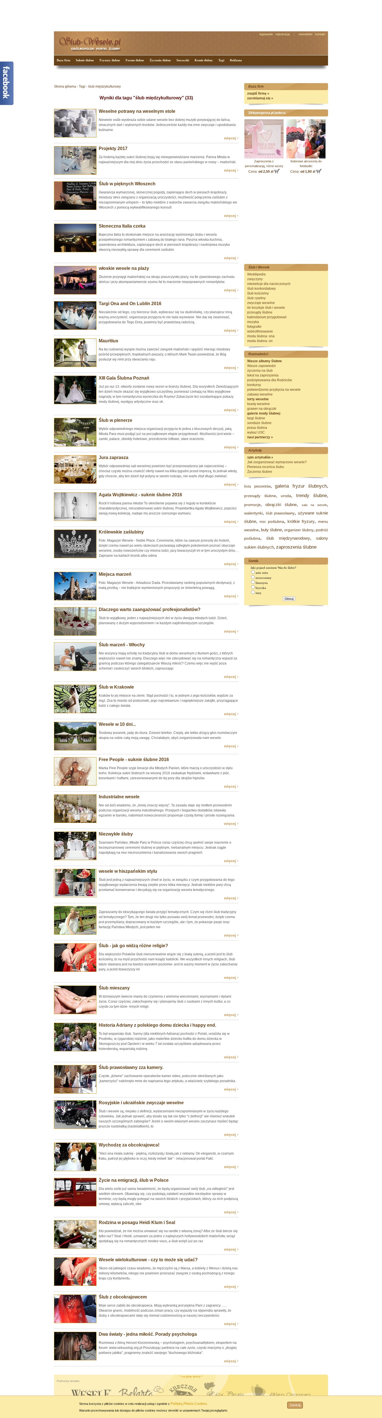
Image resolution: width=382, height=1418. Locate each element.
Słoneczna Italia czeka (122, 226)
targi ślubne (256, 418)
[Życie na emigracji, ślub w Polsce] (75, 1205)
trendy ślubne (311, 495)
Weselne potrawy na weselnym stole (137, 111)
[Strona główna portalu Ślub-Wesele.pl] (93, 42)
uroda (286, 495)
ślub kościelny (258, 293)
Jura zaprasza (113, 457)
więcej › (231, 138)
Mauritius (108, 340)
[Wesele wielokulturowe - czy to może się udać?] (75, 1285)
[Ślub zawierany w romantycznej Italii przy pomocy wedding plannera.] (75, 209)
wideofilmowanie (260, 331)
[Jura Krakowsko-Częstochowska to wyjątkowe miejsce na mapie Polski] (75, 483)
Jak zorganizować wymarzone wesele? (277, 462)
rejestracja (282, 34)
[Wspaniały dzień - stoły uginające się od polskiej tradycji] (75, 136)
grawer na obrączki (261, 409)
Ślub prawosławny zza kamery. (131, 1067)
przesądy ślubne (259, 312)
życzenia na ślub (260, 371)
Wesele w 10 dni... (117, 724)
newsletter (306, 34)
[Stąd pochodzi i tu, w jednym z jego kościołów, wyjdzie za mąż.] (75, 712)
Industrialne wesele (119, 796)
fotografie (254, 327)
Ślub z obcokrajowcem (123, 1297)
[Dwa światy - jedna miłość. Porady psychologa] (75, 1359)
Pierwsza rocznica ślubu (265, 467)
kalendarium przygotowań (267, 317)
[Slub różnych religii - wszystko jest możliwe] (75, 971)
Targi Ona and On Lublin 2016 (130, 303)
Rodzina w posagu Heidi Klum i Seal (137, 1222)
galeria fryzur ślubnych (301, 486)
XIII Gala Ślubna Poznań (124, 378)
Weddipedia (256, 274)
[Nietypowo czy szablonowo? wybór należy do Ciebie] (75, 933)
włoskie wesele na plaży (124, 268)
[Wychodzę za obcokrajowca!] (75, 1170)
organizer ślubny (298, 530)
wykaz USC (256, 432)
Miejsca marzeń (115, 574)
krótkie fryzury (301, 521)
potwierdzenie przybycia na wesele (274, 390)
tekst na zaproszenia (263, 375)
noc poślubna (272, 521)
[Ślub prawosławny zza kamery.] (75, 1092)
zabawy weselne (260, 394)
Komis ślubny (204, 60)
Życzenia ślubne (160, 60)
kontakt (320, 34)
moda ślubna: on (260, 341)
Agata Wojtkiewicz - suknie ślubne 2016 (140, 494)
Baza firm (63, 60)
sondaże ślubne (259, 423)
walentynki (253, 513)
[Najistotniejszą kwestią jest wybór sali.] (75, 822)
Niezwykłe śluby (116, 834)
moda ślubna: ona (261, 336)
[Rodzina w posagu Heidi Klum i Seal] (75, 1247)
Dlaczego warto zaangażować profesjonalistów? (150, 609)
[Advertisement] (159, 15)
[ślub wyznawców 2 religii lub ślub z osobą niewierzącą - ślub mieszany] (75, 1013)
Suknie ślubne (85, 60)
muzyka (253, 322)
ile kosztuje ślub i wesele (266, 308)
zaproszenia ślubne (296, 547)
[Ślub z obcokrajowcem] (75, 1322)
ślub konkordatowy (261, 289)
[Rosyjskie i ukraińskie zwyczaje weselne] (75, 1128)
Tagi (221, 60)
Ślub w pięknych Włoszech (127, 183)
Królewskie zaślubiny (121, 532)
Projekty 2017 (113, 148)
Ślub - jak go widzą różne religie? (133, 945)
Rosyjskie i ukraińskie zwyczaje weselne (141, 1102)
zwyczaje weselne (261, 303)
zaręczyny (255, 279)
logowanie (266, 34)
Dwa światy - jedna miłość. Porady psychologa (148, 1334)
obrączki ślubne (281, 504)
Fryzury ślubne (110, 60)
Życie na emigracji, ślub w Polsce (134, 1180)
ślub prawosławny (280, 513)
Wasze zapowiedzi (261, 366)
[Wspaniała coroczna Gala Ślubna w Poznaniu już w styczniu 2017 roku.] (75, 403)
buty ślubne (271, 529)
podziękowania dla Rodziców (269, 380)
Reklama (236, 60)
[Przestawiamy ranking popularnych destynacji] (75, 599)
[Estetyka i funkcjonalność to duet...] (75, 174)
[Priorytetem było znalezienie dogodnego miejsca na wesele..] (75, 749)
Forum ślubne (135, 60)
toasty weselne (258, 404)
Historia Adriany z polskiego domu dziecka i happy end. (157, 1025)
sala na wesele (314, 505)
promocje (252, 504)
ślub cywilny (256, 298)
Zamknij (295, 1405)
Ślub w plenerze (115, 420)
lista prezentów (257, 486)
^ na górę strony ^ (191, 1376)
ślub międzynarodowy (288, 538)
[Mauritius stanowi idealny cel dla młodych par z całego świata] (75, 366)
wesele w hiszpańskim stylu (128, 871)
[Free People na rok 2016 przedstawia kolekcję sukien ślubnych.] (75, 785)
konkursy (254, 385)
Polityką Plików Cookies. (189, 1404)
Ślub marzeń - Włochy (122, 644)
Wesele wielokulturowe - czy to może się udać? (148, 1259)
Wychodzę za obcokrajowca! (129, 1145)
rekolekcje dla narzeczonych (269, 284)
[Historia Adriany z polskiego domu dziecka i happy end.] (75, 1050)
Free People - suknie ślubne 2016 (134, 759)
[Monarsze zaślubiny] (75, 557)
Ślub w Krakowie (116, 687)
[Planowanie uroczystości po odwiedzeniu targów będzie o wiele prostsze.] (75, 329)
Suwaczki (182, 60)
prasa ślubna (257, 428)
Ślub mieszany (114, 988)
